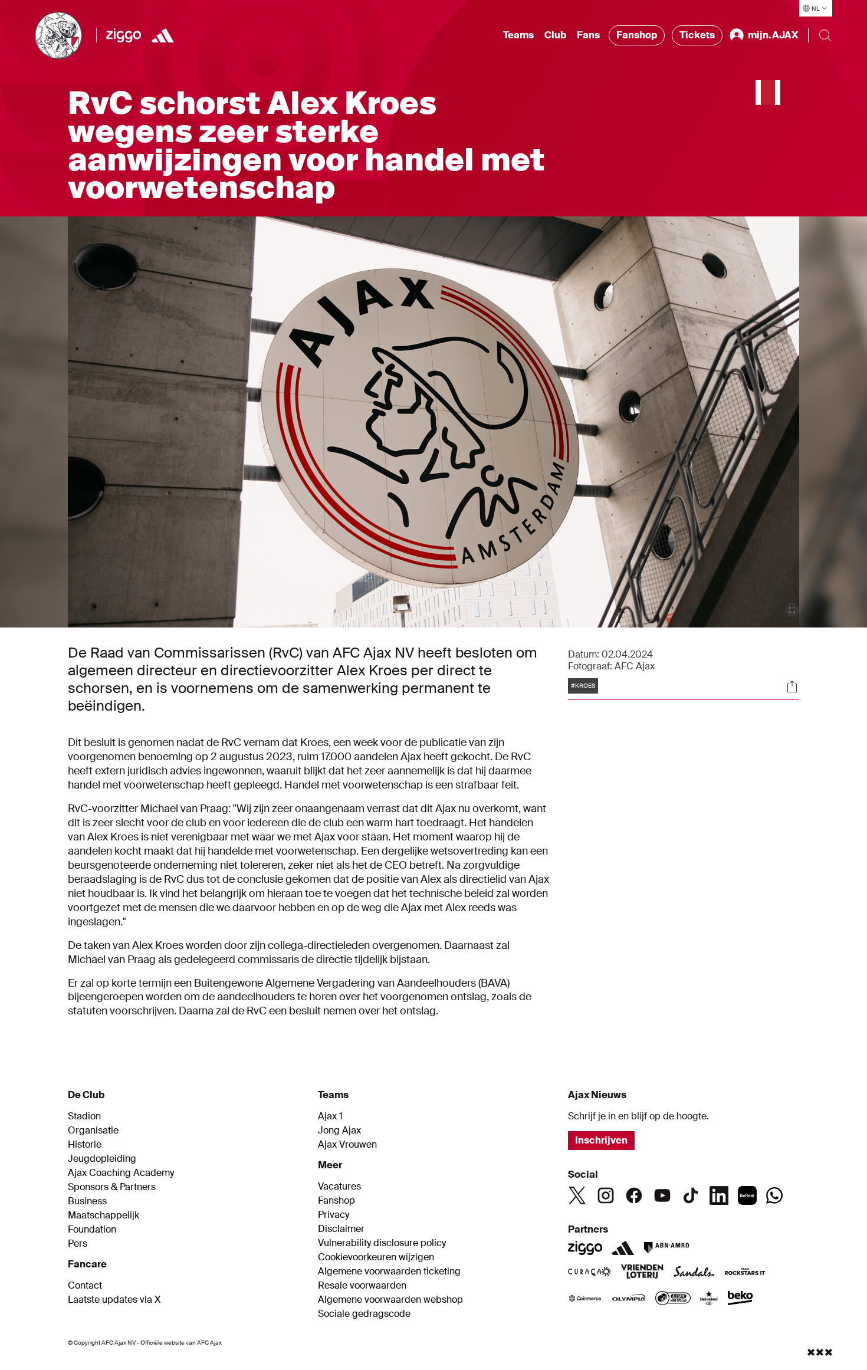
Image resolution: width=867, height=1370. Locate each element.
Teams (518, 35)
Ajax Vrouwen (347, 1145)
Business (87, 1201)
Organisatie (93, 1130)
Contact (85, 1286)
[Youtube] (662, 1195)
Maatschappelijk (103, 1215)
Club (555, 35)
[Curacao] (589, 1273)
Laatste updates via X (114, 1300)
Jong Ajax (339, 1130)
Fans (588, 35)
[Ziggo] (123, 35)
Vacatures (339, 1186)
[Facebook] (634, 1195)
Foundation (92, 1230)
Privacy (333, 1215)
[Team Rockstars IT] (745, 1272)
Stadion (84, 1116)
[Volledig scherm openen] (792, 610)
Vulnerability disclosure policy (382, 1243)
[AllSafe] (673, 1299)
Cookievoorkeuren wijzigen (376, 1257)
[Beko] (740, 1299)
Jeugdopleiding (102, 1159)
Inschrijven (601, 1140)
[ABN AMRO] (666, 1248)
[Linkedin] (719, 1195)
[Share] (792, 686)
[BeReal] (747, 1195)
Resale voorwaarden (362, 1286)
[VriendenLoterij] (642, 1272)
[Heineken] (709, 1299)
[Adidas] (623, 1248)
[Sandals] (694, 1272)
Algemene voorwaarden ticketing (389, 1271)
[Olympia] (629, 1299)
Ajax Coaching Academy (121, 1173)
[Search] (825, 35)
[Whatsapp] (774, 1195)
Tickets (697, 35)
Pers (77, 1244)
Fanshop (636, 35)
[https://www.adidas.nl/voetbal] (163, 35)
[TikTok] (690, 1195)
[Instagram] (605, 1195)
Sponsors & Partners (112, 1187)
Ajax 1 (330, 1116)
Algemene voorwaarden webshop (390, 1300)
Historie (84, 1145)
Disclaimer (341, 1229)
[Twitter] (577, 1195)
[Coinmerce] (585, 1299)
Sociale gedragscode (364, 1314)
